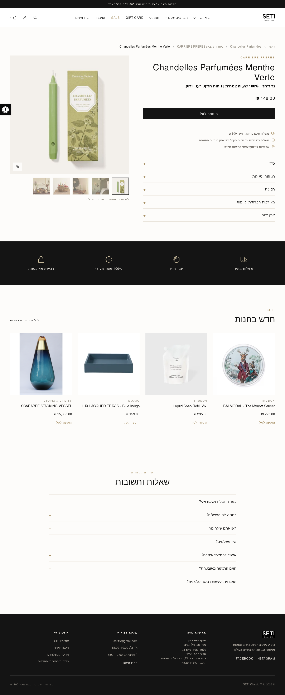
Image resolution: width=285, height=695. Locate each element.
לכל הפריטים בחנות (24, 320)
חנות (156, 17)
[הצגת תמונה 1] (120, 186)
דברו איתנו (82, 17)
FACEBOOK (244, 658)
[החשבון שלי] (24, 17)
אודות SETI (61, 641)
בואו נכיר (203, 17)
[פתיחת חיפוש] (35, 17)
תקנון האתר (61, 647)
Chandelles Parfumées (245, 46)
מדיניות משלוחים (58, 654)
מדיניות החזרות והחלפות (53, 661)
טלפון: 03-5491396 (194, 649)
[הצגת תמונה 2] (100, 186)
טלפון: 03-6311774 (194, 663)
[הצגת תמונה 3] (81, 186)
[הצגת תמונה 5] (41, 186)
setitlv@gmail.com (125, 641)
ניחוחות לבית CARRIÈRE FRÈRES (200, 46)
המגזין (100, 17)
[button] (5, 109)
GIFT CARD (135, 17)
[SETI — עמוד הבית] (269, 17)
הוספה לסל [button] (267, 422)
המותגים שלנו (178, 17)
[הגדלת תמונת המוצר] (69, 114)
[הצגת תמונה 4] (61, 186)
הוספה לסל (209, 113)
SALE (115, 17)
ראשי (272, 46)
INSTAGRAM (265, 658)
